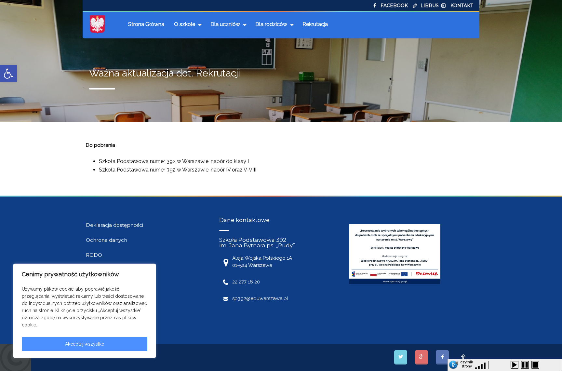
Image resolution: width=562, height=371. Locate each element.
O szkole (184, 24)
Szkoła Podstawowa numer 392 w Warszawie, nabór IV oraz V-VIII (177, 170)
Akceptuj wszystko (84, 344)
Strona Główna (146, 24)
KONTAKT (461, 5)
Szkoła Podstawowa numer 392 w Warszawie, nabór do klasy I (174, 161)
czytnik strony (467, 363)
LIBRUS (430, 5)
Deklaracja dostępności (114, 225)
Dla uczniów (225, 24)
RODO (94, 255)
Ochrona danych (106, 240)
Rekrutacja (315, 24)
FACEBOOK (394, 5)
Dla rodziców (271, 24)
